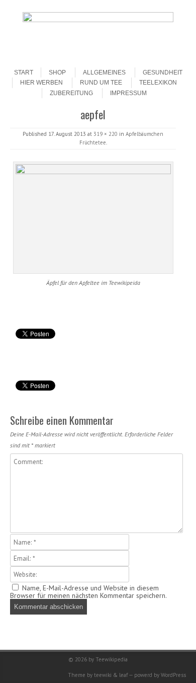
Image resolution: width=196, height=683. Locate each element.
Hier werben (41, 82)
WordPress (173, 674)
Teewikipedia (111, 659)
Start (23, 72)
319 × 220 (105, 133)
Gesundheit (162, 72)
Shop (57, 72)
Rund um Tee (101, 82)
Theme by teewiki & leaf (98, 674)
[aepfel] (93, 218)
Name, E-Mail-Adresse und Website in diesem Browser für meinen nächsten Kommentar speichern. (88, 591)
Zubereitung (71, 93)
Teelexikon (158, 82)
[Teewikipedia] (98, 19)
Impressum (128, 93)
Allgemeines (104, 72)
